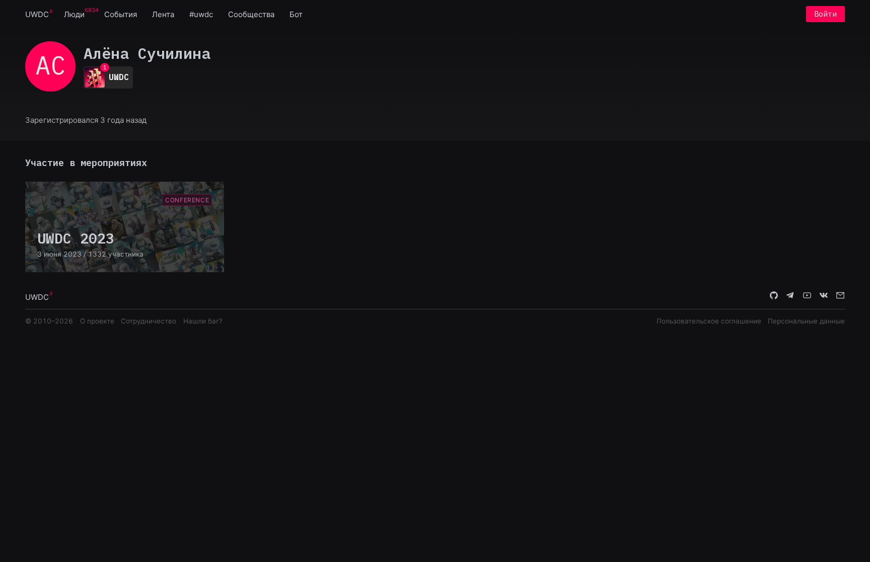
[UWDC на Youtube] (807, 296)
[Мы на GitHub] (773, 296)
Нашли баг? (203, 321)
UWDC (37, 14)
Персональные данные (806, 321)
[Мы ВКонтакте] (823, 296)
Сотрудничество (148, 321)
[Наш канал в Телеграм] (790, 296)
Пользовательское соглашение (709, 321)
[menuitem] (37, 14)
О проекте (97, 321)
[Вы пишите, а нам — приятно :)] (840, 296)
